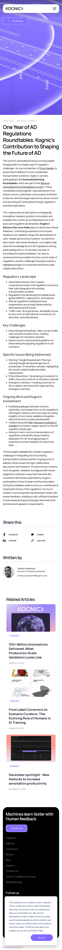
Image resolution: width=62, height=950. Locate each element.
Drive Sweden (46, 168)
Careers (10, 865)
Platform (10, 843)
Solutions (11, 838)
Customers (12, 849)
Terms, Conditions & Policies (21, 876)
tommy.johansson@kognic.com (32, 575)
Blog (8, 860)
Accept (41, 937)
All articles (18, 21)
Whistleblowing (14, 882)
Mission (10, 854)
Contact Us (17, 828)
